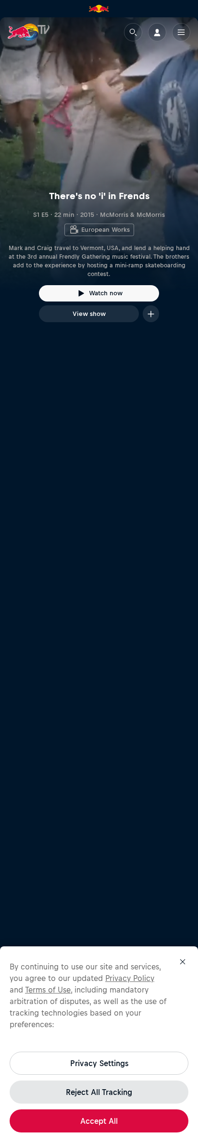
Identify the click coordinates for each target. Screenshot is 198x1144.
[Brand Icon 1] (99, 8)
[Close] (182, 961)
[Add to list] (151, 313)
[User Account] (157, 32)
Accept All (99, 1121)
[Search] (133, 32)
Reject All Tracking (99, 1092)
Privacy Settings (99, 1063)
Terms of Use (48, 989)
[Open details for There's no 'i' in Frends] (99, 178)
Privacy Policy (129, 978)
